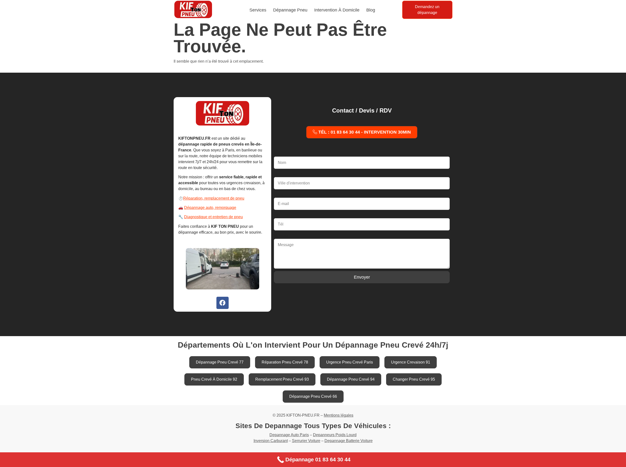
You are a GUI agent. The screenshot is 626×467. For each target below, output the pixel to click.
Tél (276, 215)
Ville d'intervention (290, 174)
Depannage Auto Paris (289, 435)
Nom (278, 153)
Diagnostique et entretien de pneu (213, 217)
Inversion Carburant (271, 441)
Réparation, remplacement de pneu (213, 198)
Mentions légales (338, 415)
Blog (370, 10)
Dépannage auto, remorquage (210, 207)
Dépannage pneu (290, 10)
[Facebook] (222, 303)
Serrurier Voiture (306, 441)
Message (282, 236)
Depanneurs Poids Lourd (335, 435)
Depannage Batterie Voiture (348, 441)
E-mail (279, 195)
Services (257, 10)
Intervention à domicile (336, 10)
